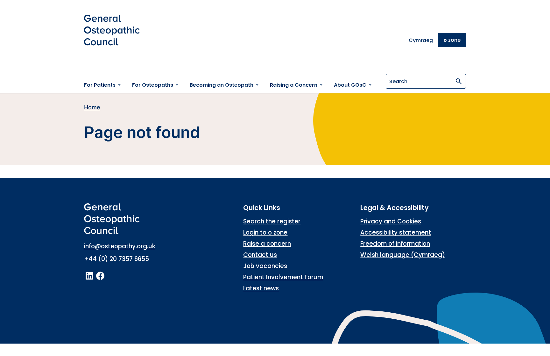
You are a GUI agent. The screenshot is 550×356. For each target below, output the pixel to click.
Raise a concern (267, 243)
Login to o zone (265, 232)
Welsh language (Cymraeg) (402, 255)
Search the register (271, 221)
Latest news (261, 288)
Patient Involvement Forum (283, 277)
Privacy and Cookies (390, 221)
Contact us (260, 255)
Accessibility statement (395, 232)
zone (452, 40)
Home (92, 107)
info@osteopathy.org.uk (119, 246)
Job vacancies (265, 266)
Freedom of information (395, 243)
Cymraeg (421, 40)
